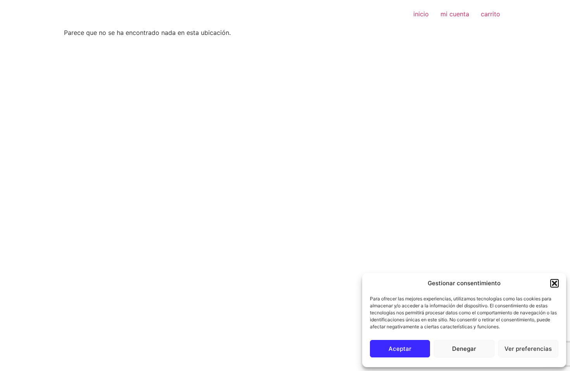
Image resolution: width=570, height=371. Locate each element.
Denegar (464, 348)
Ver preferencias (528, 348)
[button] (554, 283)
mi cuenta (454, 14)
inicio (421, 14)
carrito (490, 14)
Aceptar (400, 348)
